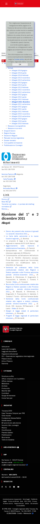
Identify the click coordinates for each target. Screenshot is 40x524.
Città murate (6, 416)
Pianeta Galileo (7, 433)
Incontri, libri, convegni (10, 425)
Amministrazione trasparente (12, 499)
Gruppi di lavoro (9, 131)
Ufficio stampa (7, 381)
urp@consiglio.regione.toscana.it (14, 465)
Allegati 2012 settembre (21, 92)
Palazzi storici (7, 359)
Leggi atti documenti (9, 351)
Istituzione (5, 347)
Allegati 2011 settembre (21, 104)
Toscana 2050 (7, 411)
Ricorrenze (6, 437)
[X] (6, 487)
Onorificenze (6, 430)
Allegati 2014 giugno (19, 70)
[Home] (12, 330)
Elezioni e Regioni (10, 136)
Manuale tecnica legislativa (14, 138)
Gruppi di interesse (8, 396)
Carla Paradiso (8, 179)
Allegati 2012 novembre (21, 90)
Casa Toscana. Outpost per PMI (13, 413)
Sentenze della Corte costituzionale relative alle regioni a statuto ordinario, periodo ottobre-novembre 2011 (22, 301)
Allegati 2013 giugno (19, 83)
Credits (19, 513)
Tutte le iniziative (8, 440)
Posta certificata (13, 501)
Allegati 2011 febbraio (20, 111)
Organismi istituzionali (10, 354)
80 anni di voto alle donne (11, 423)
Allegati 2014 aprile (19, 73)
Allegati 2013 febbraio (20, 87)
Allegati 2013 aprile (19, 85)
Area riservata (10, 447)
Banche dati (6, 391)
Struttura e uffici (8, 376)
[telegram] (14, 487)
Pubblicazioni (6, 435)
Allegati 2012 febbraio (20, 99)
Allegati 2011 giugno (19, 107)
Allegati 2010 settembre (21, 116)
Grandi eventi (6, 420)
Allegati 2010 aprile (19, 121)
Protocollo (6, 388)
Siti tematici (34, 503)
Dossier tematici (10, 140)
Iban (21, 501)
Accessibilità (20, 506)
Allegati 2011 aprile (19, 109)
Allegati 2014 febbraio (20, 75)
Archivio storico (8, 503)
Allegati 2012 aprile (19, 97)
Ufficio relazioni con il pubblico (13, 379)
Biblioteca (5, 384)
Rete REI (5, 202)
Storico (4, 199)
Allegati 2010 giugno (19, 119)
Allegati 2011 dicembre (21, 102)
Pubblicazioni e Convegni (13, 145)
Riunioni (4, 55)
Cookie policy (19, 59)
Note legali (26, 499)
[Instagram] (10, 487)
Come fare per (7, 398)
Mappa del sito (19, 503)
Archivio (4, 386)
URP (5, 454)
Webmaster (27, 513)
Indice (27, 503)
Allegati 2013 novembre (21, 78)
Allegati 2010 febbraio (20, 123)
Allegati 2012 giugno (19, 95)
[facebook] (2, 487)
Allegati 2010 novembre (21, 114)
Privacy (34, 501)
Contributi (5, 393)
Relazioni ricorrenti (15, 128)
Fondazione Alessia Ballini (11, 418)
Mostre (4, 428)
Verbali (10, 68)
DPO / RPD (27, 501)
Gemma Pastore (8, 174)
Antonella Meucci (9, 188)
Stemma (5, 364)
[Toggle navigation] (6, 3)
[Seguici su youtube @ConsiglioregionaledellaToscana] (18, 487)
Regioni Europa (9, 133)
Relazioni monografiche (17, 126)
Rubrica (4, 209)
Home (3, 53)
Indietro (35, 55)
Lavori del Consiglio (9, 349)
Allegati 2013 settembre (21, 80)
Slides (15, 282)
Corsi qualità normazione (13, 143)
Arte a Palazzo (7, 361)
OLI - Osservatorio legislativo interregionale (18, 356)
